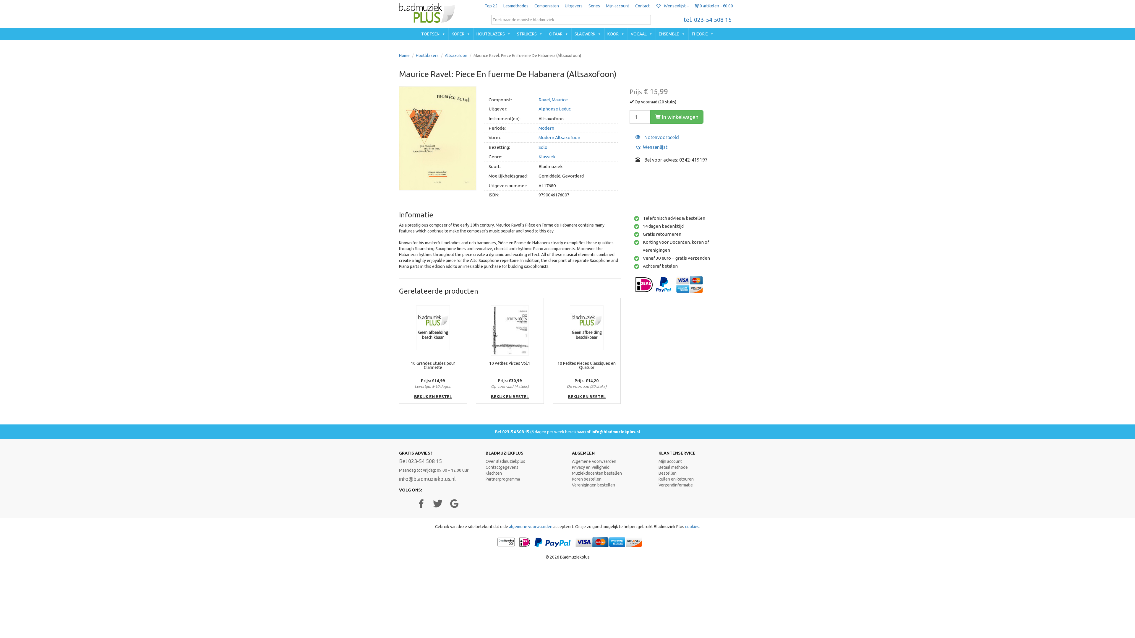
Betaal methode (673, 467)
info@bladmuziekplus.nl (615, 431)
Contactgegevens (502, 467)
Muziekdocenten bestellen (597, 473)
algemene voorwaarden (530, 526)
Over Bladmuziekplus (505, 461)
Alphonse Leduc (555, 108)
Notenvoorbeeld (661, 137)
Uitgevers (574, 6)
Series (594, 6)
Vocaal (639, 34)
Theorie (699, 34)
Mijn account (617, 6)
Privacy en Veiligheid (590, 467)
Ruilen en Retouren (676, 479)
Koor (613, 34)
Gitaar (555, 34)
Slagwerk (585, 34)
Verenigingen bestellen (593, 485)
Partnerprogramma (503, 479)
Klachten (494, 473)
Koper (458, 34)
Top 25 (491, 6)
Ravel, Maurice (553, 99)
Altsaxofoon (456, 55)
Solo (543, 147)
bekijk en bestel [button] (433, 396)
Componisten (546, 6)
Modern (546, 128)
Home (404, 55)
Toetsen (430, 34)
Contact (642, 6)
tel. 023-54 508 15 (708, 20)
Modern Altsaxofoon (559, 137)
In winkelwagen (679, 117)
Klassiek (547, 156)
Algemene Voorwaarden (594, 461)
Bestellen (668, 473)
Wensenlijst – (676, 6)
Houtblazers (490, 34)
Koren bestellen (586, 479)
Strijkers (527, 34)
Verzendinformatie (676, 485)
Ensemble (669, 34)
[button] (651, 147)
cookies (692, 526)
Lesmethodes (515, 6)
